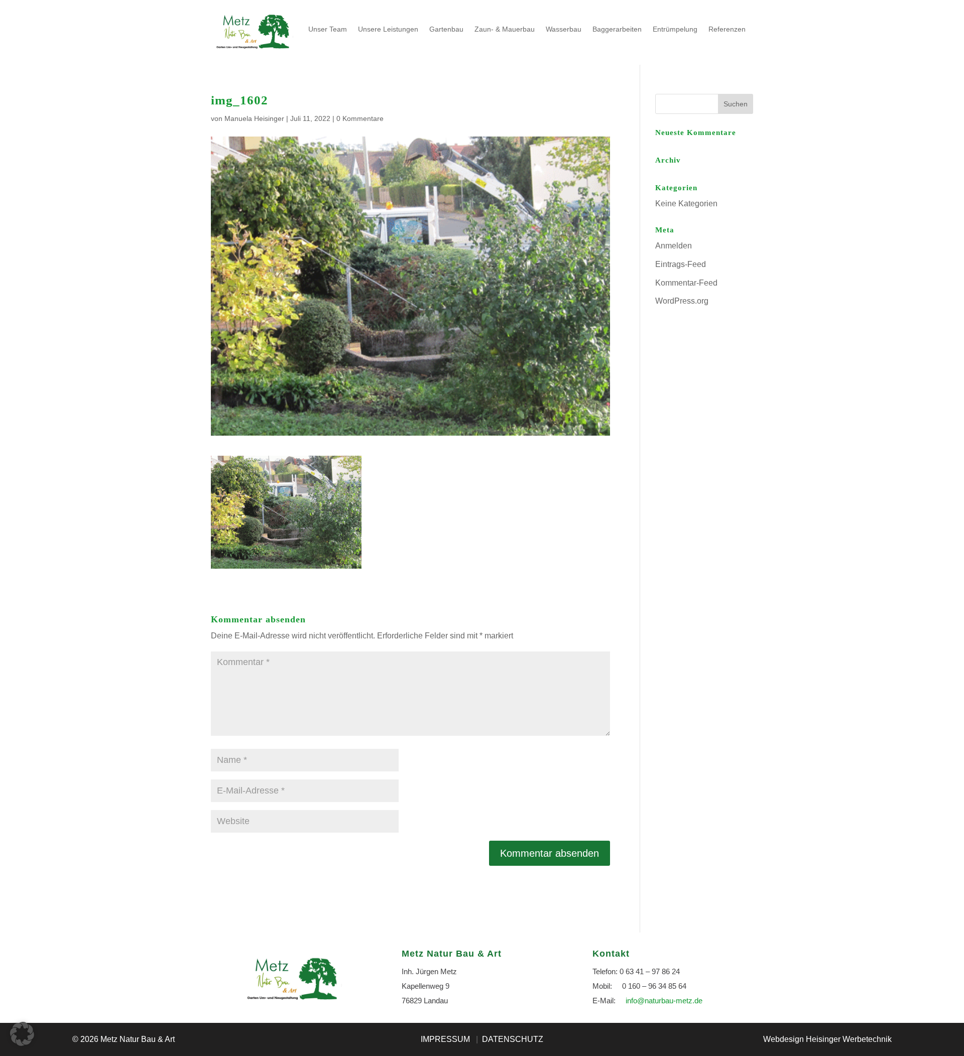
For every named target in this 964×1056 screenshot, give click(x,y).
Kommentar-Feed (686, 283)
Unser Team (327, 29)
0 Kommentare (360, 118)
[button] (22, 1034)
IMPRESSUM (445, 1039)
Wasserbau (563, 29)
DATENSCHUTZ (512, 1039)
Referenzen (727, 29)
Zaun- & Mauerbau (504, 29)
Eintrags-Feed (680, 264)
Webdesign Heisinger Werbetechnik (827, 1039)
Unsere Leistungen (388, 29)
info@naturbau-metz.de (664, 1000)
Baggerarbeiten (617, 29)
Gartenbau (446, 29)
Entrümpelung (675, 29)
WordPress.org (681, 301)
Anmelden (673, 245)
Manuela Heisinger (254, 118)
